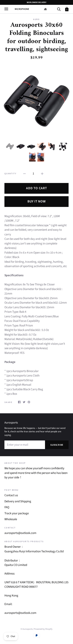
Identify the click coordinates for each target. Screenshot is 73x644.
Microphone (22, 9)
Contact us (11, 495)
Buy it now (36, 201)
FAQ (6, 507)
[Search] (59, 9)
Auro (36, 19)
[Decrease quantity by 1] (24, 173)
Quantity (10, 173)
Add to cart (36, 188)
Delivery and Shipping (17, 501)
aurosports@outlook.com (20, 533)
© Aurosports (27, 629)
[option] (36, 101)
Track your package (16, 513)
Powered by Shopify (43, 629)
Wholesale (10, 519)
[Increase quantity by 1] (42, 173)
